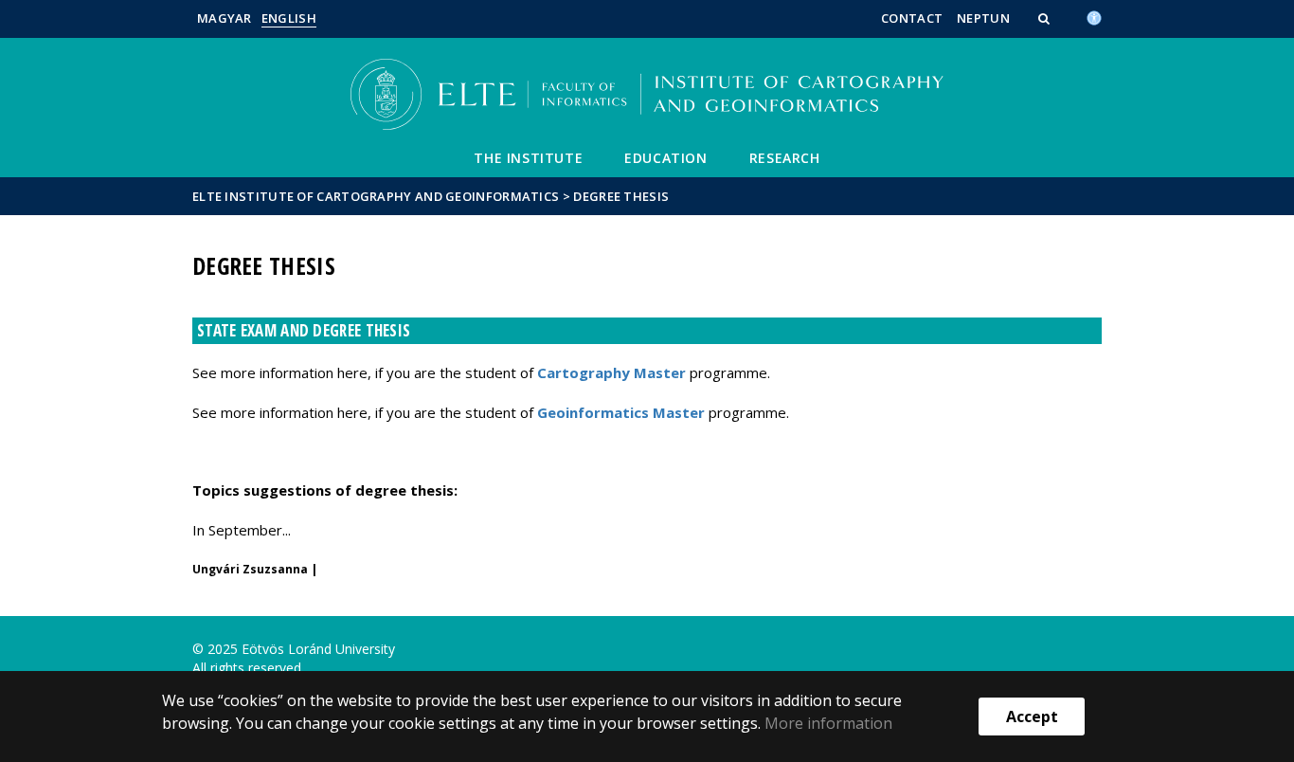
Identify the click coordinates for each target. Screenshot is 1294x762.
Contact (912, 18)
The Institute (528, 158)
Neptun (983, 18)
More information (828, 723)
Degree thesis (621, 196)
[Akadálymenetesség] (1094, 16)
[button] (1045, 18)
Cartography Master (611, 372)
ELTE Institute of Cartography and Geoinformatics (375, 196)
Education (665, 158)
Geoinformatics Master (621, 412)
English (288, 18)
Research (784, 158)
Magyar (224, 18)
